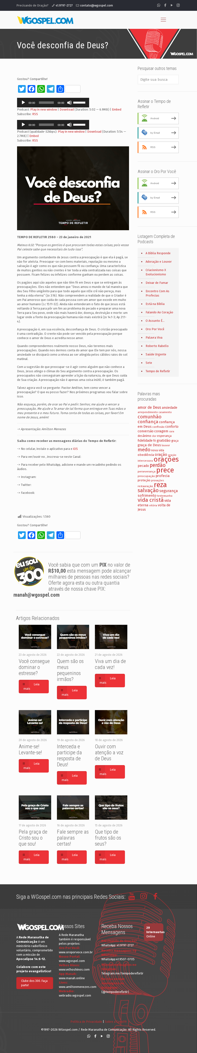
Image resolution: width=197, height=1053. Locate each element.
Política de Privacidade (86, 1021)
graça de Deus (149, 445)
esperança (164, 436)
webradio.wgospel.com (75, 995)
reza (160, 485)
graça (175, 440)
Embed (116, 109)
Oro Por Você (155, 329)
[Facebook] (165, 5)
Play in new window (43, 109)
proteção (144, 480)
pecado (143, 466)
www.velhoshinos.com (74, 969)
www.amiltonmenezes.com (77, 987)
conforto (172, 427)
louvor (166, 445)
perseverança (146, 471)
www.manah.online (72, 978)
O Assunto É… (155, 320)
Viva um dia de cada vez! (110, 664)
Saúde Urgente (156, 354)
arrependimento (148, 412)
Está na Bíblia (155, 304)
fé (154, 440)
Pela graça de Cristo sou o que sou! (33, 838)
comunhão (149, 417)
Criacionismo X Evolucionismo (156, 272)
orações (166, 459)
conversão (146, 431)
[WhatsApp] (158, 5)
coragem (161, 431)
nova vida (157, 450)
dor (154, 436)
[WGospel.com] (45, 20)
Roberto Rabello (157, 346)
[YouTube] (171, 5)
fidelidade (145, 441)
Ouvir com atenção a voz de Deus (109, 752)
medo (144, 449)
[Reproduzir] (23, 102)
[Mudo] (69, 102)
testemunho (164, 495)
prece (165, 470)
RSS (35, 114)
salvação (148, 490)
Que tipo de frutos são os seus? (108, 838)
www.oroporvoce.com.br (76, 952)
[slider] (80, 102)
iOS (75, 449)
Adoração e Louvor (159, 261)
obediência (146, 455)
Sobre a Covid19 (116, 1021)
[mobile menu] (163, 20)
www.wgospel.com (72, 961)
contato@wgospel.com (96, 5)
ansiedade (169, 408)
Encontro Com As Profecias (157, 293)
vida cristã (151, 500)
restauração (145, 486)
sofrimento (147, 495)
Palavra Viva (154, 337)
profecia (163, 476)
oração (161, 454)
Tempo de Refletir (158, 371)
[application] (53, 102)
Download (67, 109)
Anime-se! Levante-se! (30, 749)
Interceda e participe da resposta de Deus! (69, 755)
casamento (165, 412)
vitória (153, 505)
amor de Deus (149, 407)
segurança (168, 491)
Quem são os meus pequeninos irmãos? (70, 670)
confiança (148, 421)
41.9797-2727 (64, 5)
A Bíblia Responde (158, 253)
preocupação (146, 476)
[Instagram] (178, 5)
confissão (158, 426)
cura (171, 431)
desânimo (144, 436)
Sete (149, 363)
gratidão (164, 440)
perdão (158, 465)
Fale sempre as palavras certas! (73, 838)
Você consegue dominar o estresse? (34, 667)
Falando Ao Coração (159, 312)
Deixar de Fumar (157, 283)
